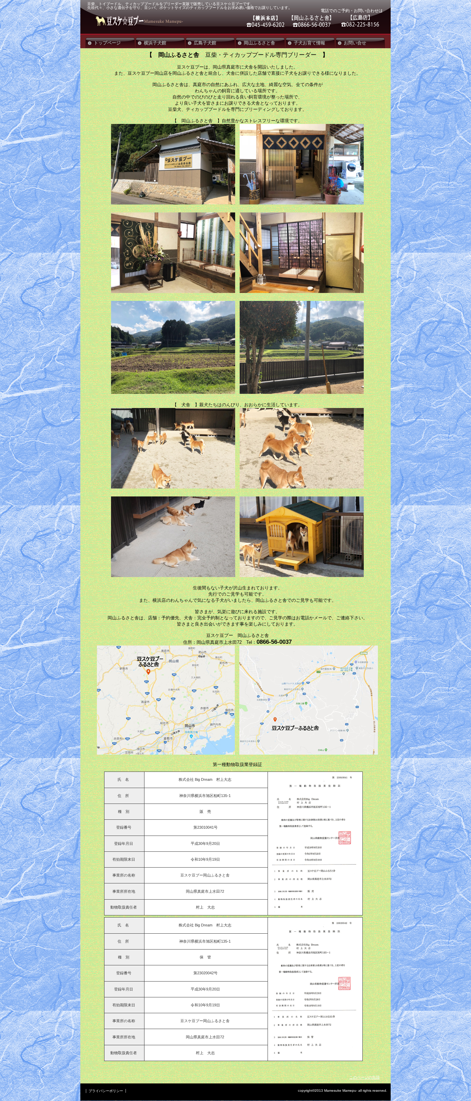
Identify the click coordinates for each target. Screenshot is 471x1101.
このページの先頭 (364, 1077)
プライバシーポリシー (106, 1091)
